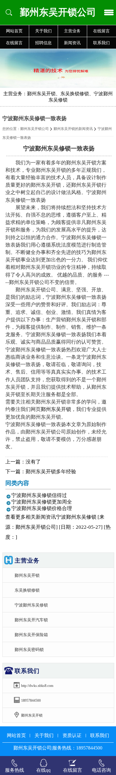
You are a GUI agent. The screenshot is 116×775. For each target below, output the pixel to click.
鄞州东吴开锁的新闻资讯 (73, 129)
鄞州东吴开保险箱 (31, 634)
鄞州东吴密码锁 (29, 649)
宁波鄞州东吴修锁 (31, 605)
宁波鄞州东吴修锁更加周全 (41, 502)
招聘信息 (43, 43)
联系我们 (99, 735)
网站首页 (14, 31)
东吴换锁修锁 (27, 590)
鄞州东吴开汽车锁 (31, 619)
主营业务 (72, 31)
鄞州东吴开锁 (56, 409)
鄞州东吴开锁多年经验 (51, 471)
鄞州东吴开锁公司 (34, 129)
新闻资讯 (72, 43)
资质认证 (71, 735)
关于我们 (43, 31)
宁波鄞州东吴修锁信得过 (39, 495)
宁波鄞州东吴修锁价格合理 (41, 508)
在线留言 (14, 43)
